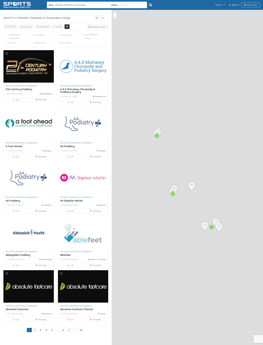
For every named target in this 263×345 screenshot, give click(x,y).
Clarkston (48, 205)
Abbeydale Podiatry (18, 255)
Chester (102, 314)
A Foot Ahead (14, 146)
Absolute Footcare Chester (76, 309)
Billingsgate (47, 94)
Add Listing (251, 5)
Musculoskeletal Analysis (90, 36)
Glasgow (48, 151)
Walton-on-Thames (97, 259)
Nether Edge (46, 259)
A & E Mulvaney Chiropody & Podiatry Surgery (77, 91)
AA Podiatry (67, 146)
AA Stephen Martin (71, 200)
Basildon (102, 205)
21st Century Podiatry (19, 89)
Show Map (42, 99)
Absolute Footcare (17, 309)
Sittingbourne (100, 96)
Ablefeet (65, 255)
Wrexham (47, 314)
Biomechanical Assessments (15, 36)
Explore (218, 4)
